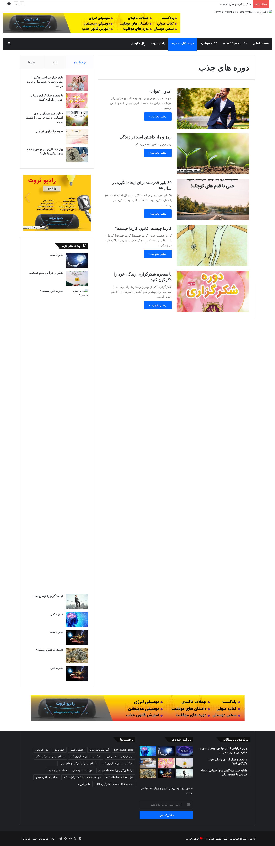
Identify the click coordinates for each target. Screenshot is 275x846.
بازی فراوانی (41, 749)
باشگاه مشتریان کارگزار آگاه (50, 756)
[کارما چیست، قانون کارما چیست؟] (213, 245)
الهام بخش (59, 749)
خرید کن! (26, 838)
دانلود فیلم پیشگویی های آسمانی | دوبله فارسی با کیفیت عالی (44, 117)
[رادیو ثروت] (138, 707)
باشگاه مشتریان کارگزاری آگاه (117, 763)
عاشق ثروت (84, 784)
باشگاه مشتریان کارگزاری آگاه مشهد (78, 763)
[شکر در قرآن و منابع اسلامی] (77, 278)
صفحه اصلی (261, 43)
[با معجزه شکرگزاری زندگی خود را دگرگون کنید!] (213, 291)
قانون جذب (56, 254)
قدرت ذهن (56, 614)
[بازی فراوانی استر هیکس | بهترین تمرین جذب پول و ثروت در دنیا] (77, 83)
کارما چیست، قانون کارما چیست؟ (143, 228)
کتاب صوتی (209, 43)
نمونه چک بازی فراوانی (49, 131)
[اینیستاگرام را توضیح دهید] (77, 601)
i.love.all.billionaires (123, 749)
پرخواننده (80, 62)
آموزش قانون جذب (99, 749)
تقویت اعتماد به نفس (82, 770)
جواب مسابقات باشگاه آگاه (119, 777)
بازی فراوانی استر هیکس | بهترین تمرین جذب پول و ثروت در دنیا (44, 82)
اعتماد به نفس (77, 749)
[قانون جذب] (77, 260)
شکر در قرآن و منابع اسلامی (46, 272)
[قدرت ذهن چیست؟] (77, 440)
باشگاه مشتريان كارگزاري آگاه (85, 756)
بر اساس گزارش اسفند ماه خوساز (116, 770)
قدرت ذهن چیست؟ (51, 290)
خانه (53, 838)
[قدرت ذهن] (77, 619)
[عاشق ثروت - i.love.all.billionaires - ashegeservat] (243, 11)
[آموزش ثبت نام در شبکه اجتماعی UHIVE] (184, 751)
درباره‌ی (43, 838)
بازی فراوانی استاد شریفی (120, 756)
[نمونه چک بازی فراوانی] (77, 136)
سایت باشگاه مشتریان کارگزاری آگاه (114, 784)
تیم (35, 838)
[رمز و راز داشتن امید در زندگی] (213, 153)
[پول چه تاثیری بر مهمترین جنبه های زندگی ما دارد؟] (77, 154)
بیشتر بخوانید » (157, 116)
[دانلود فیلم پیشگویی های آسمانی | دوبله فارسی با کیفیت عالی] (77, 118)
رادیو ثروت (158, 43)
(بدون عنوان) (160, 91)
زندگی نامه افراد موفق (47, 777)
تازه (54, 62)
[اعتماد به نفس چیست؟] (77, 655)
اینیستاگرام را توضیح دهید (48, 596)
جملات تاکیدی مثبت (57, 770)
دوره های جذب (183, 43)
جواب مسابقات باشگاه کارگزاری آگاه (82, 777)
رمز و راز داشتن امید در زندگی (146, 137)
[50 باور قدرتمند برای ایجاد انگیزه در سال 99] (213, 199)
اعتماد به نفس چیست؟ (49, 649)
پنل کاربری (138, 43)
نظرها (32, 62)
